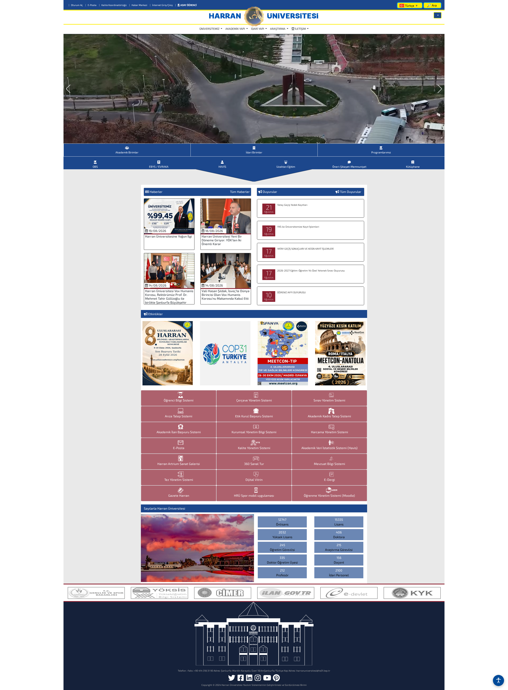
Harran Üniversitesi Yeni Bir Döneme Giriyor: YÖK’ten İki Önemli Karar (222, 240)
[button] (438, 15)
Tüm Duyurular (350, 191)
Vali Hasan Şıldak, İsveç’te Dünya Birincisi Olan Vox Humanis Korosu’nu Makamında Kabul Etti (225, 294)
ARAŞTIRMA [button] (278, 28)
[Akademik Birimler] (127, 146)
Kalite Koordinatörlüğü (113, 5)
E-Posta (91, 5)
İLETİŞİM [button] (300, 28)
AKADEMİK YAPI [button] (235, 28)
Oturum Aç (76, 5)
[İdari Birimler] (254, 146)
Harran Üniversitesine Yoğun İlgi (168, 236)
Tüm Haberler (240, 191)
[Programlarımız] (381, 146)
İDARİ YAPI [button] (258, 28)
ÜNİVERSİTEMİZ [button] (209, 28)
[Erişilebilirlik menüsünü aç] (498, 680)
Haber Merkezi (138, 5)
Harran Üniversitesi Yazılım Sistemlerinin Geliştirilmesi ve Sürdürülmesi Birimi (264, 684)
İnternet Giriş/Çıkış (161, 5)
